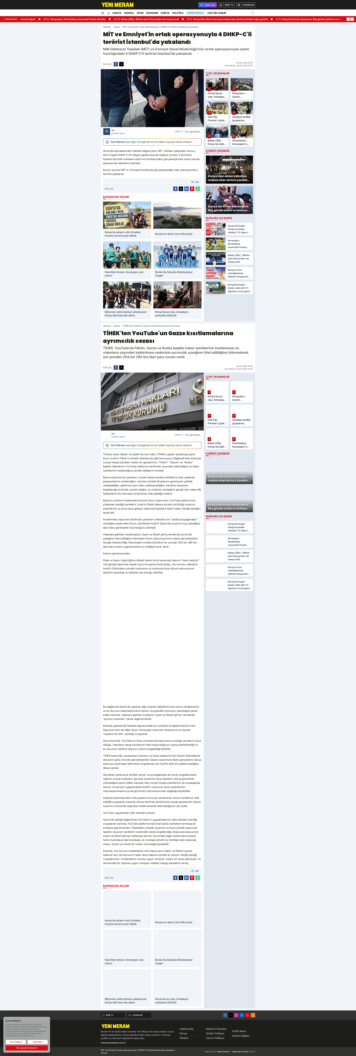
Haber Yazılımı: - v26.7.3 (230, 1052)
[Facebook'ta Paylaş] (116, 64)
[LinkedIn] (242, 1015)
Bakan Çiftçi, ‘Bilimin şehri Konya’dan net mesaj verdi (125, 19)
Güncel (129, 13)
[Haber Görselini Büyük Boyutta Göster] (152, 98)
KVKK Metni (239, 1031)
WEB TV (109, 1015)
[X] (230, 1015)
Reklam (184, 1038)
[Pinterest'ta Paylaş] (192, 189)
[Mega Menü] (103, 13)
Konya (117, 13)
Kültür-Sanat (216, 13)
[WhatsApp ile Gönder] (197, 189)
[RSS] (253, 1015)
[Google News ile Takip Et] (192, 131)
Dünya (165, 13)
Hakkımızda (186, 1028)
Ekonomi (152, 13)
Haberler (107, 27)
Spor (140, 13)
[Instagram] (236, 1015)
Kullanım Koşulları (216, 1028)
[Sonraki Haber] (352, 19)
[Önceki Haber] (348, 19)
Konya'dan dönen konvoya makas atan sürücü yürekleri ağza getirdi (206, 19)
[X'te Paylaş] (121, 64)
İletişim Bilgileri (241, 1035)
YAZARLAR (137, 1015)
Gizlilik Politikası (215, 1033)
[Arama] (252, 13)
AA (118, 131)
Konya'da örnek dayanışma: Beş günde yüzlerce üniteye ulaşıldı (293, 19)
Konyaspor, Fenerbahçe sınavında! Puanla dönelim (54, 19)
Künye (183, 1033)
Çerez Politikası (215, 1038)
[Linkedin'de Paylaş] (186, 189)
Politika (177, 13)
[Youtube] (247, 1015)
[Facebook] (225, 1015)
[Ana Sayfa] (108, 13)
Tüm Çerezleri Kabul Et (26, 1048)
